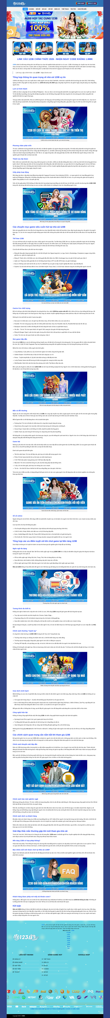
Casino (31, 9)
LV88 (68, 942)
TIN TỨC (73, 9)
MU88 (68, 938)
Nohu (68, 946)
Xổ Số (50, 9)
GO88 (68, 936)
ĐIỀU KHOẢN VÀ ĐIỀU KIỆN (71, 1009)
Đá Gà (44, 9)
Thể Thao (65, 9)
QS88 (68, 944)
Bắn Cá (57, 9)
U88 (68, 948)
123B (25, 9)
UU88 (72, 930)
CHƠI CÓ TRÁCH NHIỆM (53, 1009)
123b (43, 924)
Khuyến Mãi (82, 9)
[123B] (19, 3)
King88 (68, 932)
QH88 (68, 940)
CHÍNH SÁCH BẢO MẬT (37, 1009)
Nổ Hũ (38, 9)
